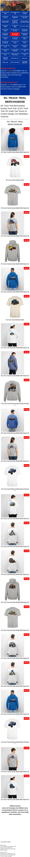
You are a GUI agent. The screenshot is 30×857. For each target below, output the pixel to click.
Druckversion (4, 841)
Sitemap (8, 841)
